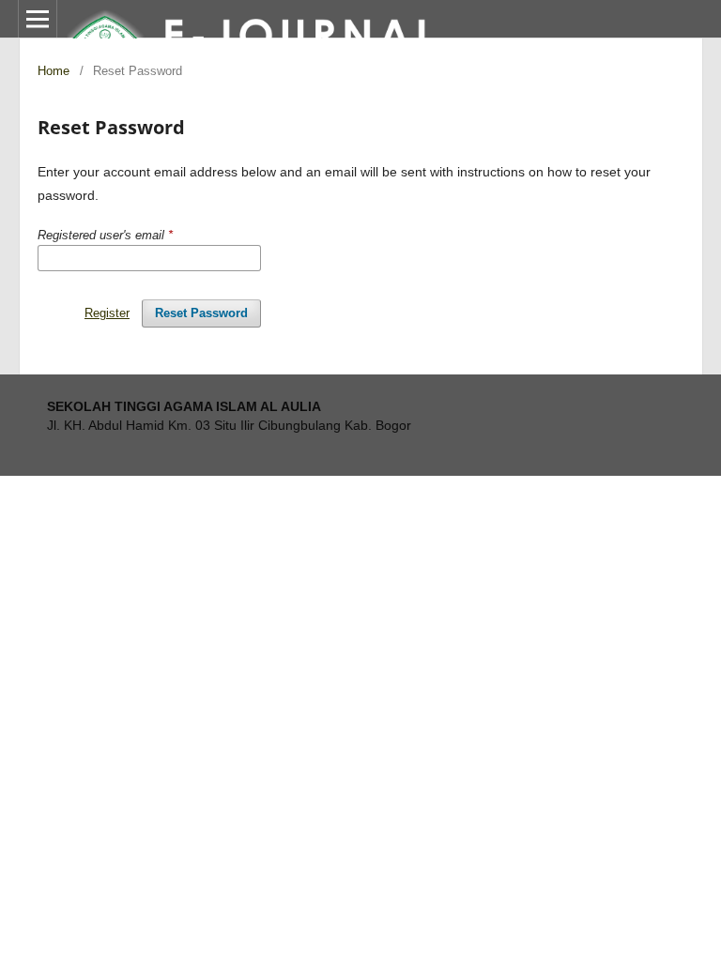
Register (107, 313)
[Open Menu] (37, 19)
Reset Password (201, 313)
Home (53, 71)
